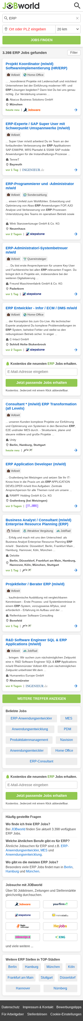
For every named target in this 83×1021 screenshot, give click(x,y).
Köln (71, 967)
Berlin (68, 867)
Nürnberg (60, 988)
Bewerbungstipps (68, 1007)
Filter (74, 52)
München (32, 871)
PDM (67, 729)
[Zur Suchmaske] (77, 5)
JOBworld (18, 829)
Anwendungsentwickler (27, 750)
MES (68, 718)
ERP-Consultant (41, 761)
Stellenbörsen (37, 1014)
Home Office (64, 750)
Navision (66, 740)
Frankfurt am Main (20, 977)
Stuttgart (47, 977)
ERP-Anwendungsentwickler (31, 718)
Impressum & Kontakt (38, 1007)
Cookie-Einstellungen (65, 1014)
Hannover (23, 988)
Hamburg (12, 871)
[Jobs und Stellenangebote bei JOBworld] (20, 5)
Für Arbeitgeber (13, 1014)
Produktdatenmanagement (29, 740)
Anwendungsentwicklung (30, 729)
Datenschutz (11, 1007)
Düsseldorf (67, 977)
